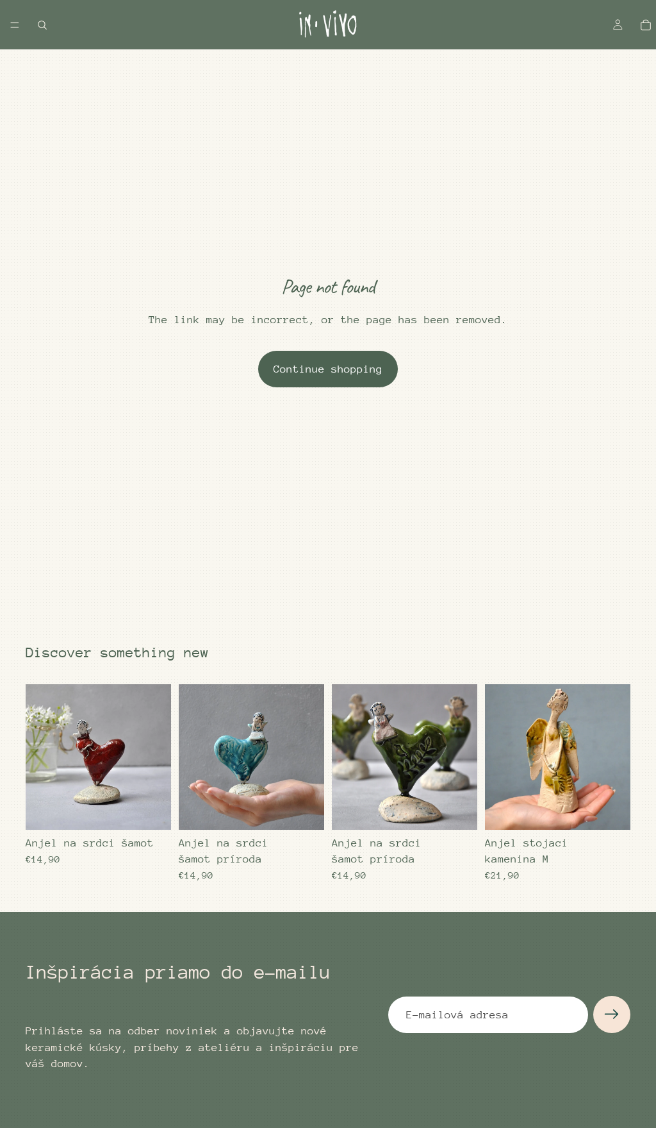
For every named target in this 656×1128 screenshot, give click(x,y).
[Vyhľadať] (42, 25)
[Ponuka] (14, 25)
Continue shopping (328, 369)
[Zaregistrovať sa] (611, 1014)
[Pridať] (151, 809)
